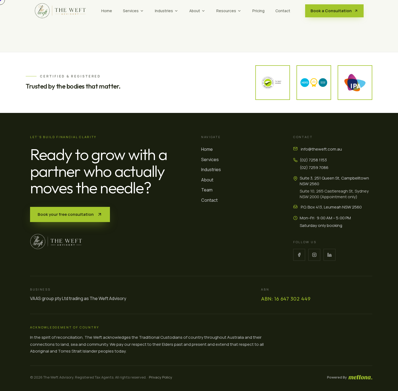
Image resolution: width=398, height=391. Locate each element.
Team (207, 190)
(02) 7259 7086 (314, 167)
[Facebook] (299, 255)
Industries (164, 10)
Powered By (337, 377)
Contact (282, 10)
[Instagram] (314, 255)
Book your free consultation (66, 214)
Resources (226, 10)
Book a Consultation (331, 11)
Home (106, 10)
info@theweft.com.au (321, 149)
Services (131, 10)
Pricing (258, 10)
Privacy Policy (160, 377)
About (194, 10)
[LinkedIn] (329, 255)
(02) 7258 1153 (313, 160)
